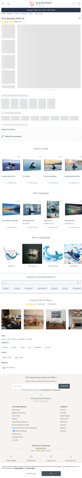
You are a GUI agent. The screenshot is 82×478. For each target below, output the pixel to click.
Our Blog (63, 413)
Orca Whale (38, 14)
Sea (29, 347)
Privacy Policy (31, 468)
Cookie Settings (18, 468)
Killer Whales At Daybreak (10, 220)
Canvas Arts (44, 193)
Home (3, 14)
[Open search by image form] (4, 283)
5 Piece (9, 357)
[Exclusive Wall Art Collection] (54, 288)
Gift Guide (63, 422)
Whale (30, 14)
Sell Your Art (64, 419)
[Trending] (17, 288)
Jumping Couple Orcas (8, 176)
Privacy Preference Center (20, 425)
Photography (10, 367)
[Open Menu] (2, 4)
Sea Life (24, 14)
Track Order (16, 416)
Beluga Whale (53, 266)
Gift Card (63, 425)
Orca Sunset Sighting (50, 176)
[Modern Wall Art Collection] (65, 288)
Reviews (63, 431)
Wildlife (48, 347)
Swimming (38, 347)
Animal (17, 14)
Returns (14, 419)
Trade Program (65, 416)
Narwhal (11, 266)
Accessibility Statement (20, 422)
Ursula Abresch (69, 223)
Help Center (16, 410)
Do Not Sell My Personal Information (24, 428)
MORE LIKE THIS (12, 183)
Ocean (22, 347)
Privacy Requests (21, 431)
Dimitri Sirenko (48, 223)
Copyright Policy (17, 437)
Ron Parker (26, 223)
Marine (14, 347)
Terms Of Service (45, 390)
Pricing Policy (16, 434)
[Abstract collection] (6, 288)
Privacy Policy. (56, 390)
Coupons (63, 428)
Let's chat (15, 440)
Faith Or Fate (48, 220)
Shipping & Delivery (19, 413)
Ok (51, 473)
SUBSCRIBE (64, 386)
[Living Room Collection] (29, 288)
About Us (63, 410)
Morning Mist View (28, 220)
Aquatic (5, 347)
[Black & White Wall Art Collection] (42, 288)
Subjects (10, 14)
